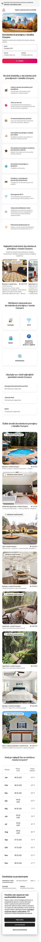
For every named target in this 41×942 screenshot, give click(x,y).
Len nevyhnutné (20, 925)
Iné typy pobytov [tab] (21, 880)
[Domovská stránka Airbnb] (3, 10)
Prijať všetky (20, 920)
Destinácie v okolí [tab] (7, 880)
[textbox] (11, 55)
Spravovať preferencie (20, 930)
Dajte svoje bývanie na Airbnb (25, 10)
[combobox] (20, 48)
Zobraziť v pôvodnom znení (12, 4)
